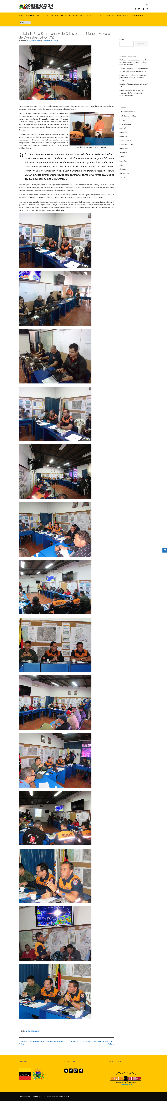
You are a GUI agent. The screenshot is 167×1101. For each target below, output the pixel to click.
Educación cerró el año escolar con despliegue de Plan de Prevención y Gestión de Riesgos (132, 93)
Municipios (123, 153)
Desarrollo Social (126, 124)
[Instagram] (147, 9)
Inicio (21, 16)
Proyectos (78, 16)
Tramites (99, 16)
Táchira (45, 16)
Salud (121, 165)
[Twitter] (139, 9)
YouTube (110, 16)
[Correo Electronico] (135, 9)
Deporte (122, 120)
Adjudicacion (137, 16)
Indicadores (122, 16)
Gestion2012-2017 (32, 1031)
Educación (123, 132)
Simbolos (123, 169)
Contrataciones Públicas (128, 116)
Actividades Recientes (127, 112)
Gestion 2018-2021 (126, 140)
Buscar (122, 40)
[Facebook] (143, 9)
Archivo (89, 16)
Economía (123, 128)
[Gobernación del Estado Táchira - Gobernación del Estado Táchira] (36, 6)
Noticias (55, 16)
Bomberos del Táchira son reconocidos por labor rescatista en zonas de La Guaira (133, 77)
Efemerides (124, 136)
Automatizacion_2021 (50, 41)
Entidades (66, 16)
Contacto (25, 23)
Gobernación (32, 16)
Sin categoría (124, 173)
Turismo (122, 177)
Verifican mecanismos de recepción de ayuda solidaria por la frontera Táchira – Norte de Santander (133, 62)
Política (122, 157)
